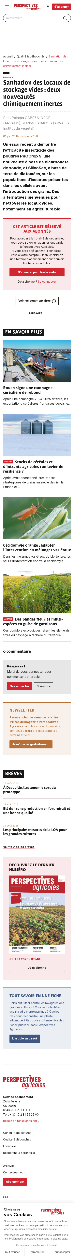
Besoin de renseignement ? (21, 1120)
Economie (9, 1146)
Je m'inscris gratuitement (31, 744)
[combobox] (37, 18)
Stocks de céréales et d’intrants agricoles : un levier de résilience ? (33, 467)
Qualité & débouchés (17, 1139)
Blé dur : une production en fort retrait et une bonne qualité (36, 811)
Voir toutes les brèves (19, 846)
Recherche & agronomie (19, 1152)
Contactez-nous (14, 1172)
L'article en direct (24, 1038)
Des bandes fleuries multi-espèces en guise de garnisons (33, 622)
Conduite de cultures (17, 1132)
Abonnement (15, 1181)
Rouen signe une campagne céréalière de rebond (27, 390)
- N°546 (24, 959)
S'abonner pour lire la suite (37, 272)
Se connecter (47, 281)
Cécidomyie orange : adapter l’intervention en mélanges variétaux (37, 548)
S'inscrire (44, 686)
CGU (6, 1197)
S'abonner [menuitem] (61, 6)
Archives (8, 1165)
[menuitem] (48, 6)
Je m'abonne (37, 967)
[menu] (6, 7)
